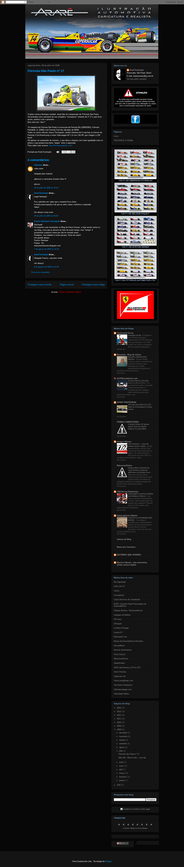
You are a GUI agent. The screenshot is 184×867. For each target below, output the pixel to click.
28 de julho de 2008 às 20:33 (46, 188)
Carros (116, 591)
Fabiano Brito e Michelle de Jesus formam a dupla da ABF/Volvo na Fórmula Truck (139, 470)
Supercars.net (119, 676)
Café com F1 (119, 586)
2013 (119, 711)
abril (121, 769)
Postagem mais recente (40, 284)
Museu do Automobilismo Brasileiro (128, 641)
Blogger (108, 861)
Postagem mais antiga (93, 284)
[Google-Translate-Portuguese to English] (142, 826)
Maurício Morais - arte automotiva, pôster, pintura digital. (132, 563)
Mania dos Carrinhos (126, 547)
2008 (119, 729)
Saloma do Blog (124, 539)
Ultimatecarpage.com (123, 689)
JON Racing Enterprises (127, 492)
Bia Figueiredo (120, 582)
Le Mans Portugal (121, 628)
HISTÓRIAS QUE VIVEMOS (129, 555)
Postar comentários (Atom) (70, 292)
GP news (117, 619)
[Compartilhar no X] (68, 152)
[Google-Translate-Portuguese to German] (128, 826)
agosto (122, 747)
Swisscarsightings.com (123, 680)
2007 (119, 785)
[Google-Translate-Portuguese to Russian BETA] (146, 826)
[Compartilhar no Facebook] (71, 152)
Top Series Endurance (123, 685)
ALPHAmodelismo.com (127, 378)
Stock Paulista (120, 672)
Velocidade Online (121, 694)
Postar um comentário (40, 272)
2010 (119, 722)
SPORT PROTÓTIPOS (126, 402)
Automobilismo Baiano (127, 515)
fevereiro (123, 777)
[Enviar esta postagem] (58, 152)
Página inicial (67, 284)
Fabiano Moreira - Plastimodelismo (128, 610)
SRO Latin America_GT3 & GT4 (127, 667)
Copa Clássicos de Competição (127, 599)
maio (121, 766)
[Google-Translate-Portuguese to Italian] (133, 826)
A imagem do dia (134, 335)
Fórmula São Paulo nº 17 (46, 71)
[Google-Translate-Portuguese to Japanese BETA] (137, 826)
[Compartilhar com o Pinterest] (73, 152)
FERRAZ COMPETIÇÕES (128, 422)
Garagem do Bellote (122, 615)
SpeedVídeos (119, 663)
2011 (119, 719)
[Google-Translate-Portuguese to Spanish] (151, 826)
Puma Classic (119, 654)
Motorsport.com (120, 637)
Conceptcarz (119, 595)
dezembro (123, 733)
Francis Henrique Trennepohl (47, 221)
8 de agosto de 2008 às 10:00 (46, 267)
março (122, 773)
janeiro (122, 780)
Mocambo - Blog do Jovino (129, 355)
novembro (123, 736)
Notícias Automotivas (123, 650)
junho (121, 762)
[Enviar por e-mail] (63, 152)
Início (116, 136)
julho (121, 751)
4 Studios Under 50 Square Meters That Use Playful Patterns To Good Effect (138, 426)
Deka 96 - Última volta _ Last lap (132, 758)
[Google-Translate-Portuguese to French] (123, 826)
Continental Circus (125, 333)
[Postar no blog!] (65, 152)
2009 (119, 726)
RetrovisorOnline (124, 465)
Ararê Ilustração (41, 193)
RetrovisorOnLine (121, 659)
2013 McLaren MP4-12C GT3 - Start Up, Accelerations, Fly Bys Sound (140, 407)
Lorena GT (118, 632)
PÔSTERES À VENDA (123, 140)
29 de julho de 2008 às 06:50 (46, 216)
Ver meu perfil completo (136, 79)
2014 (119, 708)
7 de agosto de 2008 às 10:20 (46, 249)
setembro (123, 744)
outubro (122, 740)
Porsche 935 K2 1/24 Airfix (138, 381)
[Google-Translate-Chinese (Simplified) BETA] (119, 826)
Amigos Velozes (124, 442)
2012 (119, 715)
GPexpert (118, 624)
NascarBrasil (119, 646)
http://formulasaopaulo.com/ (60, 145)
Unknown (38, 165)
